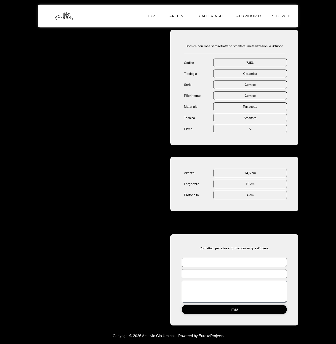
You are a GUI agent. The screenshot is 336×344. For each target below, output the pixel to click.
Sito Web (281, 16)
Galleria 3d (211, 16)
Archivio (178, 16)
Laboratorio (247, 16)
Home (152, 16)
